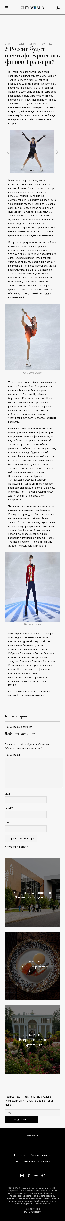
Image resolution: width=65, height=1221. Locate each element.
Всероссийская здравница (32, 1041)
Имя (8, 793)
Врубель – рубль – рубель (32, 968)
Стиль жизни (31, 961)
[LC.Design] (32, 1211)
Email (9, 808)
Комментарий (13, 754)
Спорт (9, 43)
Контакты (19, 1155)
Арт (31, 887)
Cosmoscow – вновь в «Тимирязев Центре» (32, 894)
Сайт (7, 822)
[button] (31, 170)
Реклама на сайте (41, 1155)
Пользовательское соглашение (32, 1161)
